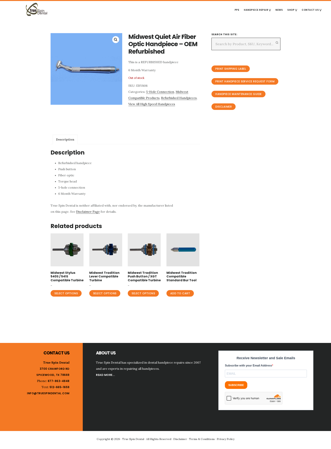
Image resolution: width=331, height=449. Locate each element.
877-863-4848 (59, 381)
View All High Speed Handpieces (151, 104)
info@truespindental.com (48, 393)
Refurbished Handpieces (179, 98)
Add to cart (180, 293)
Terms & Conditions (202, 439)
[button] (115, 39)
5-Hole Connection (160, 92)
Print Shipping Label (230, 69)
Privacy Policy (225, 439)
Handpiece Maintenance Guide (238, 94)
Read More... (105, 375)
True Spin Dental (36, 9)
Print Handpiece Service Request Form (244, 81)
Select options (66, 293)
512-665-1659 (60, 387)
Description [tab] (65, 139)
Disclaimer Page (88, 211)
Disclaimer (223, 107)
